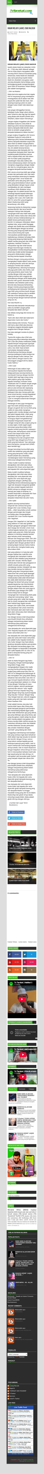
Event (34, 1218)
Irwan (18, 1337)
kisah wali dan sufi (25, 1212)
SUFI (15, 2)
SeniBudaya (25, 1218)
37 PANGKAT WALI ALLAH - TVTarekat (22, 1417)
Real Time (20, 1453)
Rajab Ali (12, 1388)
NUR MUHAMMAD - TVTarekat (16, 1433)
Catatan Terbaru (12, 942)
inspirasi (24, 1221)
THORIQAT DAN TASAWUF (18, 1391)
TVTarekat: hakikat (17, 1430)
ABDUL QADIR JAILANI (26, 1219)
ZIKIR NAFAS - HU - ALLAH (23, 1282)
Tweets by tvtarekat (13, 1196)
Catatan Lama (32, 942)
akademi (27, 1216)
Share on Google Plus (18, 824)
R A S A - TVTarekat (17, 1448)
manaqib (31, 1221)
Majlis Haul (16, 1221)
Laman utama (23, 942)
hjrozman (12, 1396)
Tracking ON (26, 1453)
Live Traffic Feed (20, 1407)
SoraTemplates (14, 1461)
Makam (10, 1223)
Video (9, 1221)
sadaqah (15, 1225)
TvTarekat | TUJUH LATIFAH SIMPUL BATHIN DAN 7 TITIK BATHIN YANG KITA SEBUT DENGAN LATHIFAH (24, 1263)
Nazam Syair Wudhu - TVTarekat (19, 1421)
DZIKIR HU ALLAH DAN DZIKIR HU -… (22, 1412)
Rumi (28, 1223)
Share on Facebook (18, 812)
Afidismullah (20, 1309)
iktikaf (33, 1223)
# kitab (13, 1220)
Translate (21, 1357)
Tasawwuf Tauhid (14, 1216)
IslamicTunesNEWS (13, 1300)
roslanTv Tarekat (14, 1398)
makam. (9, 1225)
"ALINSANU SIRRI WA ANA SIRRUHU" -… (20, 1451)
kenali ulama (27, 1214)
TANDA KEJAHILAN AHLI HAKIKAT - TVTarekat (20, 1425)
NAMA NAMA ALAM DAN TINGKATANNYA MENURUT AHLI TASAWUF (25, 1242)
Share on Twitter (17, 818)
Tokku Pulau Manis (12, 33)
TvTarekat (12, 1393)
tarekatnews (14, 1218)
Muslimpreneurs (12, 1302)
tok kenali (17, 1223)
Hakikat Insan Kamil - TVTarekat (20, 1438)
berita (34, 1216)
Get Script (14, 1453)
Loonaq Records (14, 1386)
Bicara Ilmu (14, 1210)
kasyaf (23, 1223)
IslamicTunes (30, 1461)
